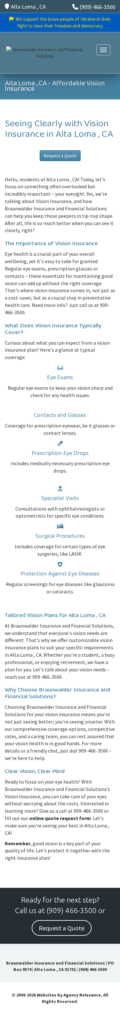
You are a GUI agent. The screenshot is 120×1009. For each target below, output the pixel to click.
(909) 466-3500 (97, 7)
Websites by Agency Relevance (69, 995)
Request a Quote (60, 156)
